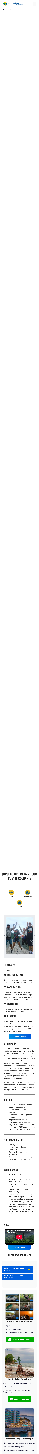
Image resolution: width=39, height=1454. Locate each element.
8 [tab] (30, 951)
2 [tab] (11, 951)
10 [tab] (21, 954)
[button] (17, 1269)
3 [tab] (14, 951)
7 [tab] (27, 951)
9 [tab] (18, 954)
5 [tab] (21, 951)
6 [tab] (24, 951)
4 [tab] (18, 951)
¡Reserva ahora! (20, 1037)
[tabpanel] (19, 935)
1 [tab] (8, 951)
